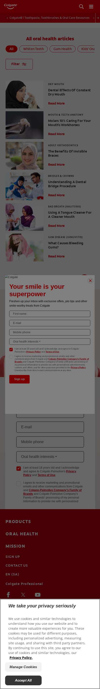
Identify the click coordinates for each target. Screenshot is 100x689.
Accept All (23, 680)
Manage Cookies (23, 667)
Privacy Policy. (21, 657)
